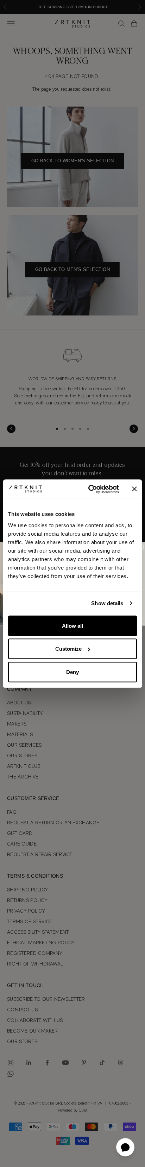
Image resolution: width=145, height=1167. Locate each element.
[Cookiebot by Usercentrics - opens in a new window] (90, 489)
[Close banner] (134, 489)
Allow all (72, 625)
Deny (72, 672)
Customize (68, 649)
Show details (107, 603)
